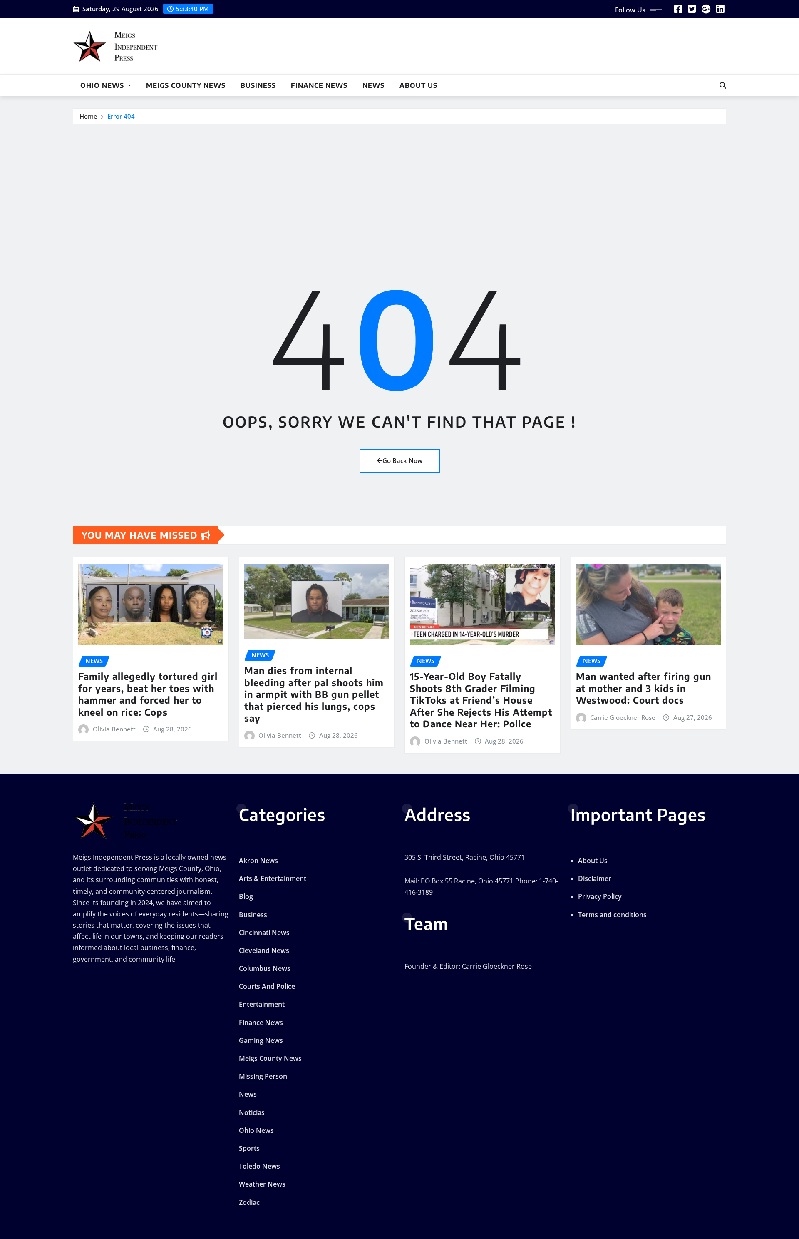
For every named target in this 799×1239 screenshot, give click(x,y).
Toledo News (259, 1166)
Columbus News (264, 968)
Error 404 (121, 116)
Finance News (319, 85)
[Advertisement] (399, 187)
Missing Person (263, 1076)
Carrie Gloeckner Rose (622, 717)
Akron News (258, 860)
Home (88, 116)
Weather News (262, 1184)
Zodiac (249, 1202)
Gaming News (261, 1040)
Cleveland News (264, 950)
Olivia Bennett (114, 729)
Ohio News (103, 85)
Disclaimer (594, 878)
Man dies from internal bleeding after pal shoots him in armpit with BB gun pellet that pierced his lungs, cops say (314, 694)
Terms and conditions (612, 914)
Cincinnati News (264, 932)
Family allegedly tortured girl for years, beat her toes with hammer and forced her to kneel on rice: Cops (148, 694)
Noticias (252, 1112)
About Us (418, 85)
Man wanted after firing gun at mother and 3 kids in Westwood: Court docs (643, 688)
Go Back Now (402, 460)
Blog (246, 896)
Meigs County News (186, 85)
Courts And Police (267, 986)
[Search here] (723, 85)
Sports (249, 1148)
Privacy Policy (600, 896)
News (373, 85)
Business (258, 85)
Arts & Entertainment (272, 878)
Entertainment (262, 1004)
